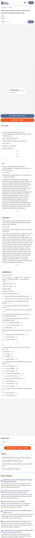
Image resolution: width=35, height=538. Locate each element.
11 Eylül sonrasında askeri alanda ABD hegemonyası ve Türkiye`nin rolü (18, 511)
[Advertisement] (17, 43)
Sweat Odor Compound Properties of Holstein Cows (17, 521)
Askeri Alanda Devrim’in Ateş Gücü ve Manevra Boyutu (16, 457)
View (3, 441)
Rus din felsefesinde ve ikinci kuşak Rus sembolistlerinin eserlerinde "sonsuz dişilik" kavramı (18, 531)
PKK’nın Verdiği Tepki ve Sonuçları (11, 469)
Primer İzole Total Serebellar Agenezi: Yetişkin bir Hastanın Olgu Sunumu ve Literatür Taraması (16, 491)
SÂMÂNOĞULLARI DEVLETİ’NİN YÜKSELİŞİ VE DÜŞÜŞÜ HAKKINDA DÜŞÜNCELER (18, 480)
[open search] (25, 3)
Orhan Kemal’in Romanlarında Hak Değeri (14, 501)
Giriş (31, 2)
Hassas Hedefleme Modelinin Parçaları (12, 461)
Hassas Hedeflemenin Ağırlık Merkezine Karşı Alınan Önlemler (17, 464)
